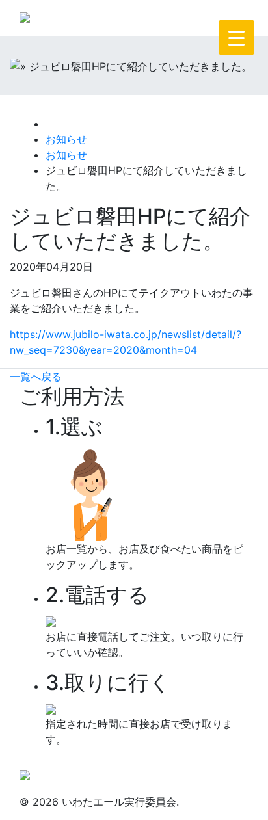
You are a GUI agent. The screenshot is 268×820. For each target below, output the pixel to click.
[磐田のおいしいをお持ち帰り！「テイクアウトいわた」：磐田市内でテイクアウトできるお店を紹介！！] (25, 773)
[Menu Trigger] (236, 37)
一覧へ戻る (36, 376)
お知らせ (66, 139)
